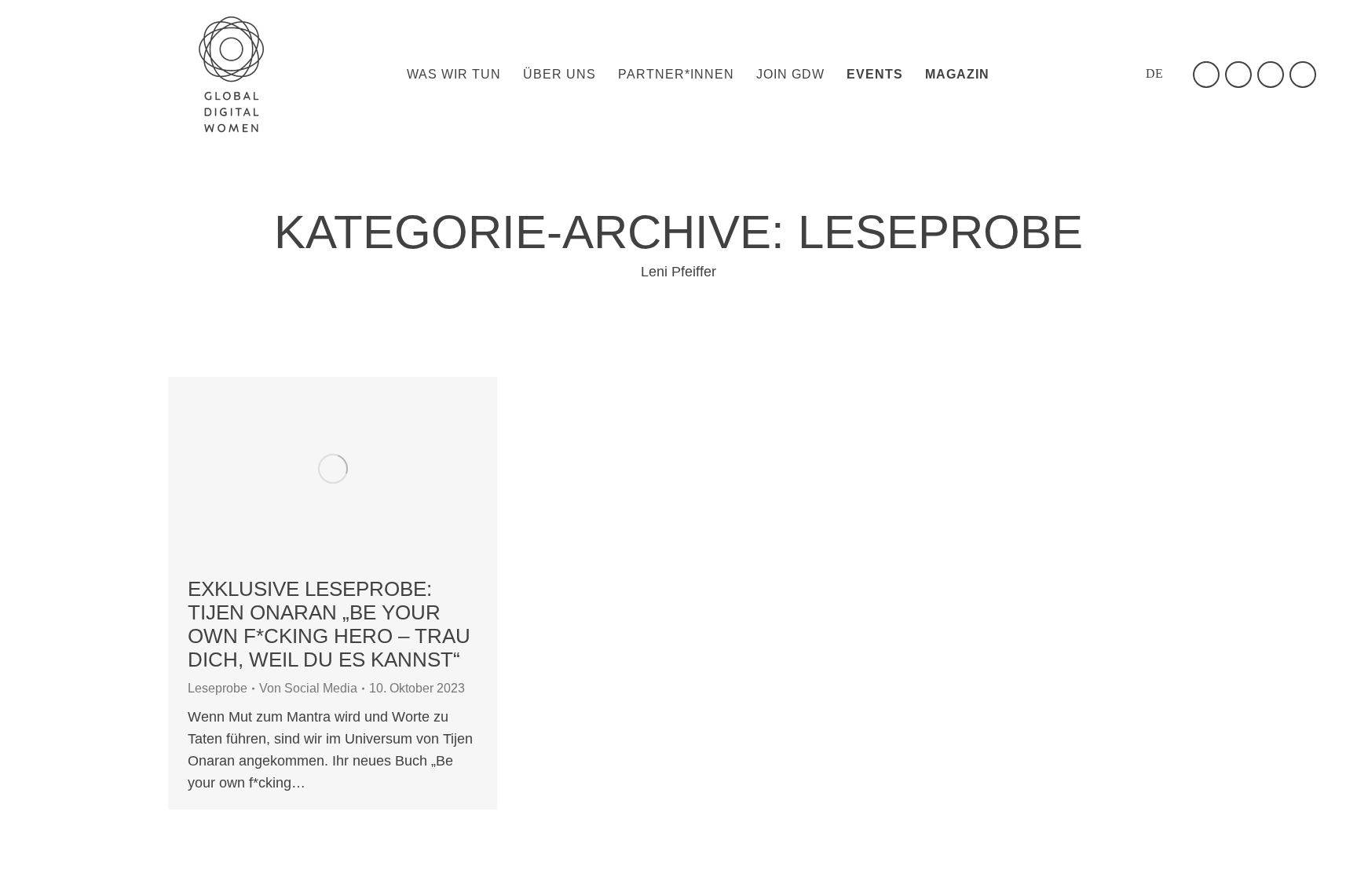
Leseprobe (217, 688)
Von (308, 688)
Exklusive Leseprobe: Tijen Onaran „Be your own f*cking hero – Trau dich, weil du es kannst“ (329, 624)
